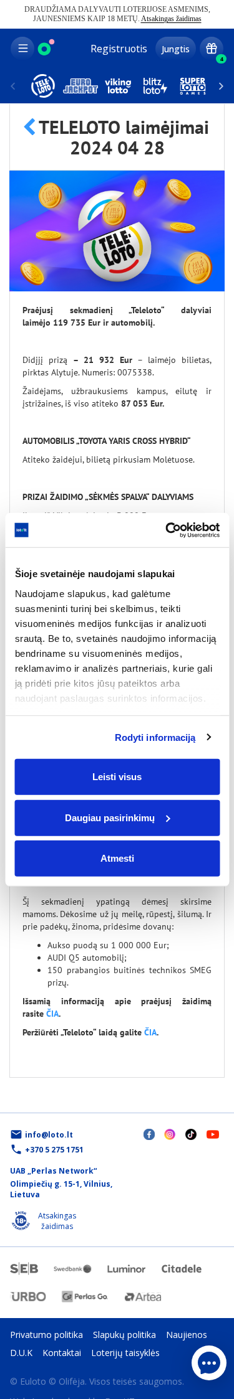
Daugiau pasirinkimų (110, 817)
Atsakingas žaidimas (171, 18)
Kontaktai (61, 1353)
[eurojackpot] (80, 85)
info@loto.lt (49, 1134)
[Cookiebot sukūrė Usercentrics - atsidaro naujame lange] (167, 530)
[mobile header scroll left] (221, 85)
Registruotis (118, 48)
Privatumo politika (46, 1334)
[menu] (22, 48)
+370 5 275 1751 (54, 1149)
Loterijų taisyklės (125, 1353)
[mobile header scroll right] (13, 85)
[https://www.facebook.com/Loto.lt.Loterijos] (149, 1134)
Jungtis (176, 49)
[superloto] (192, 85)
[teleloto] (43, 85)
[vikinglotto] (117, 85)
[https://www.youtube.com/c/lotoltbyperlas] (213, 1133)
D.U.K (21, 1353)
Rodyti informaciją (155, 737)
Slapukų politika (124, 1334)
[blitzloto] (155, 85)
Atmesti (117, 858)
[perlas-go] (85, 1296)
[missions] (211, 48)
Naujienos (186, 1334)
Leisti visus (117, 776)
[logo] (46, 49)
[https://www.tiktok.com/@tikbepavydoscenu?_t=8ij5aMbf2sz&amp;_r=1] (191, 1134)
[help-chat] (209, 1362)
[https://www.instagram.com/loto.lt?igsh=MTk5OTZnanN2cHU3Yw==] (169, 1134)
